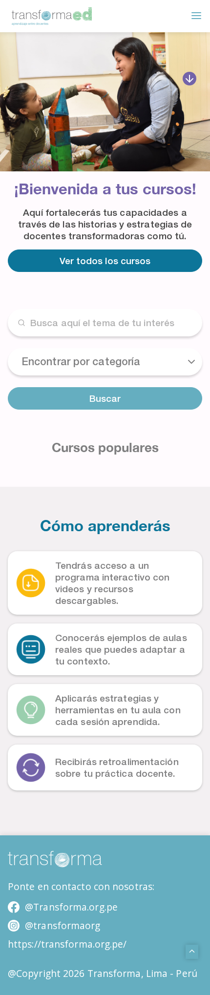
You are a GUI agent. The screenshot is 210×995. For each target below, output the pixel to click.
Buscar (105, 398)
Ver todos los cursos (105, 260)
